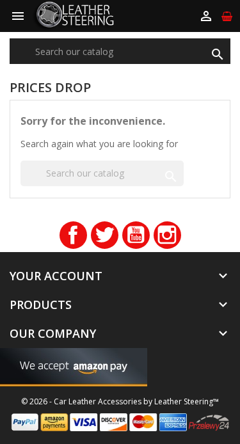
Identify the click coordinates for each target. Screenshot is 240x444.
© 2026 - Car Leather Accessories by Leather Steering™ (120, 401)
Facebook (73, 235)
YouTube (136, 235)
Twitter (104, 235)
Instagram (167, 235)
